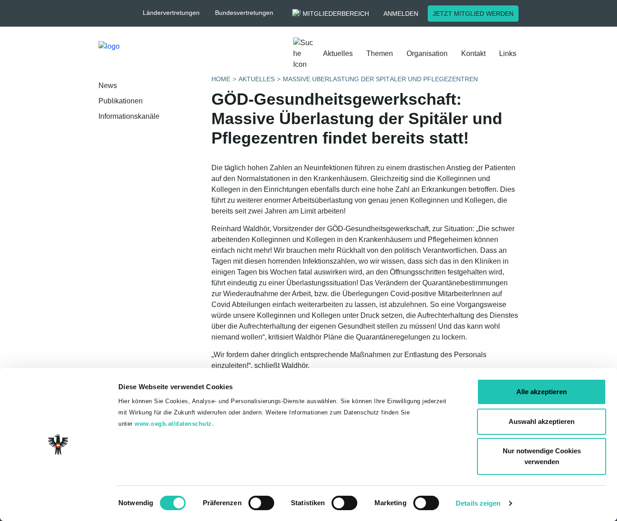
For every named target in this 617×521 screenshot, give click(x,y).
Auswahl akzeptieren (542, 421)
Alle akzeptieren (541, 391)
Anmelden (400, 13)
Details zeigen (478, 503)
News (107, 85)
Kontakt (473, 53)
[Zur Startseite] (147, 53)
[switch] (261, 503)
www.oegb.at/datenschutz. (174, 423)
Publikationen (120, 101)
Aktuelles (338, 53)
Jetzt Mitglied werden (473, 13)
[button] (175, 13)
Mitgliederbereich (336, 13)
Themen (379, 53)
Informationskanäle (128, 116)
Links (507, 53)
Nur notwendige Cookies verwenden (542, 456)
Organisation (427, 53)
